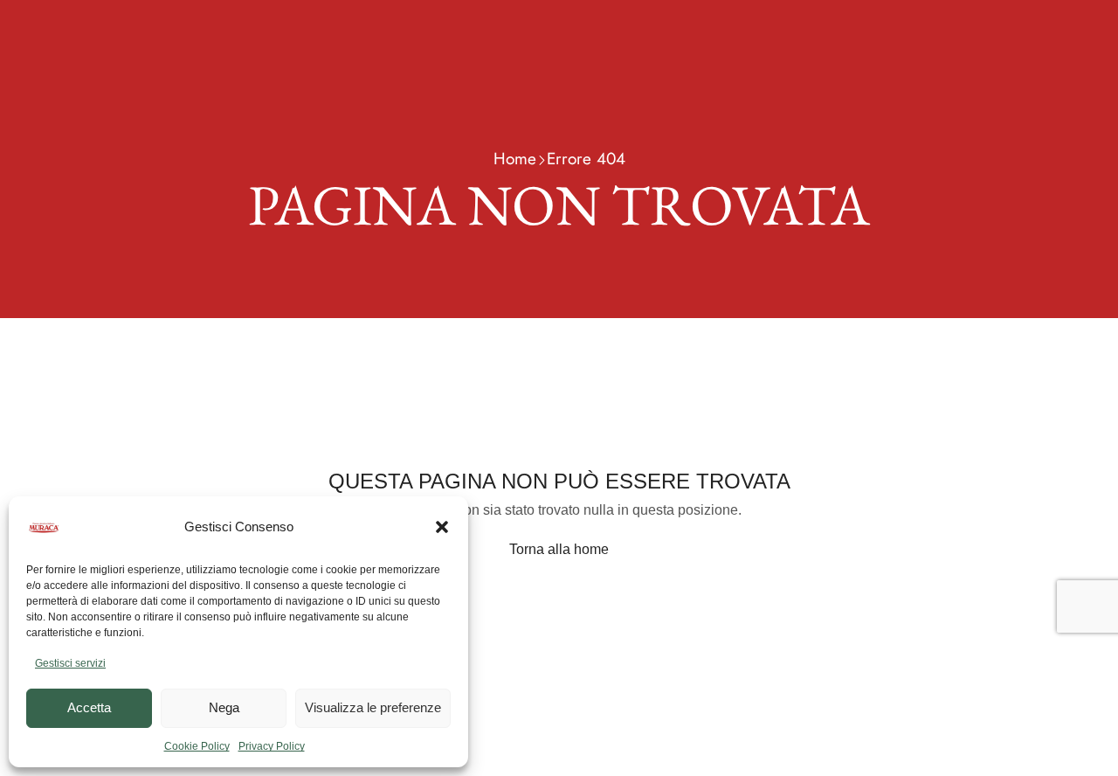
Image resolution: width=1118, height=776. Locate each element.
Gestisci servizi (70, 663)
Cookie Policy (197, 746)
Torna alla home (559, 549)
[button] (442, 527)
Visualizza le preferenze (373, 707)
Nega (224, 707)
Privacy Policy (271, 746)
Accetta (89, 707)
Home (514, 158)
